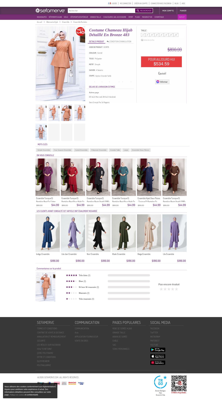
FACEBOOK (154, 328)
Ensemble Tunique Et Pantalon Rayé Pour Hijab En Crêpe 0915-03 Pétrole (123, 201)
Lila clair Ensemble (68, 254)
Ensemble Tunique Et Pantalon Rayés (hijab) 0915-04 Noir (98, 201)
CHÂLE (115, 340)
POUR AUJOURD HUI (161, 61)
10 (152, 35)
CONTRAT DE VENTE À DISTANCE (50, 332)
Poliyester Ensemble (98, 150)
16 (166, 35)
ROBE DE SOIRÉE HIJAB (122, 328)
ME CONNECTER (125, 3)
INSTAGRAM (155, 336)
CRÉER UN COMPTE (141, 3)
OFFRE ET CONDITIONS (46, 357)
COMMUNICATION (82, 328)
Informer (164, 81)
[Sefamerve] (50, 10)
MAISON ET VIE (147, 17)
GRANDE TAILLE (95, 17)
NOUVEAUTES (42, 17)
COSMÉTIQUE (159, 17)
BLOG (177, 3)
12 (156, 35)
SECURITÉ (41, 340)
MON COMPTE (168, 11)
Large (126, 150)
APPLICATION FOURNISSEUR (86, 336)
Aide (76, 332)
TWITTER (154, 332)
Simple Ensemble (43, 150)
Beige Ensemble (144, 254)
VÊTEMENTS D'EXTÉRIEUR (79, 17)
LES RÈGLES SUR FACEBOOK (49, 345)
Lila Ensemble (168, 254)
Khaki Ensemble (118, 254)
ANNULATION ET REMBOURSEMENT (51, 336)
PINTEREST (154, 340)
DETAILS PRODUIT (96, 41)
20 (176, 35)
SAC (114, 345)
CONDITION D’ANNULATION (120, 41)
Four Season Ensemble (62, 150)
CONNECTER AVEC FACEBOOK (161, 3)
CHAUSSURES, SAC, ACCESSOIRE (114, 17)
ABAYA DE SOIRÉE (120, 336)
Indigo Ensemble (42, 254)
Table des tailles (149, 40)
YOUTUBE (154, 345)
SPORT (130, 17)
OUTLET (182, 17)
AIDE (183, 3)
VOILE (66, 17)
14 (161, 35)
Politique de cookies (17, 395)
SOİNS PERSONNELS (121, 349)
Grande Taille (115, 150)
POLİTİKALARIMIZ (44, 365)
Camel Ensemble (81, 150)
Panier (183, 11)
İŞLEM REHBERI (43, 361)
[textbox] (101, 10)
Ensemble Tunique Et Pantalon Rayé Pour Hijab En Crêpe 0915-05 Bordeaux (72, 201)
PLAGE (137, 17)
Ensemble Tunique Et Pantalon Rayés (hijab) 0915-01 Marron (174, 201)
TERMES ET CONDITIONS (47, 328)
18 (171, 35)
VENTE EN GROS (81, 340)
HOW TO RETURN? (44, 349)
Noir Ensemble (93, 254)
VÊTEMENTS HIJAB (55, 17)
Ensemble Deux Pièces (140, 150)
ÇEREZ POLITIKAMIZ (45, 353)
